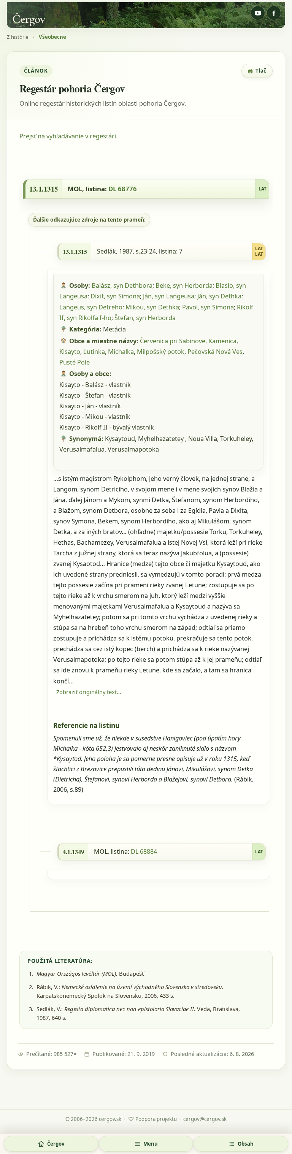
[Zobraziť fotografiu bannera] (146, 15)
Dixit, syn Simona (115, 296)
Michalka (121, 351)
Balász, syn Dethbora (122, 285)
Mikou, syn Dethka (152, 307)
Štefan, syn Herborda (145, 318)
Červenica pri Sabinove (172, 341)
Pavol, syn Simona (208, 307)
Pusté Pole (74, 362)
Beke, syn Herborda (184, 285)
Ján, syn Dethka (219, 296)
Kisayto (69, 351)
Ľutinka (94, 351)
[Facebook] (274, 13)
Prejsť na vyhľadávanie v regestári (67, 136)
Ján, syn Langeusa (168, 296)
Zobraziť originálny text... (88, 692)
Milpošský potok (160, 351)
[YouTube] (258, 13)
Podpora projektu (152, 1118)
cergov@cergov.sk (205, 1119)
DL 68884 (144, 851)
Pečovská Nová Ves (215, 351)
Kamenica (222, 341)
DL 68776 (122, 188)
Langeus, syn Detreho (90, 307)
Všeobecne (52, 37)
